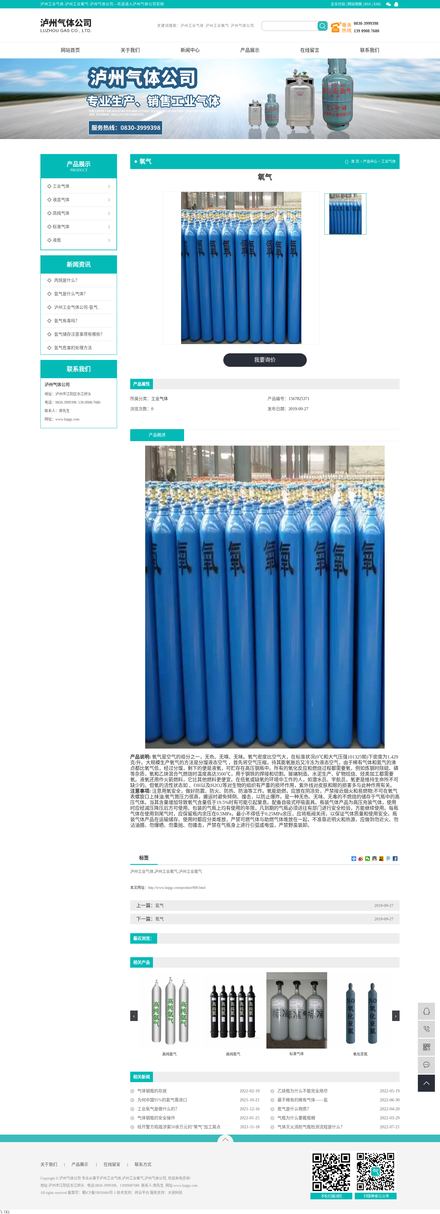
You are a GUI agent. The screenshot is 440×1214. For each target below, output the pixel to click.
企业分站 (338, 4)
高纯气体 (61, 213)
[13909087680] (426, 1029)
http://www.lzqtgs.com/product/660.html (176, 888)
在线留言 (309, 50)
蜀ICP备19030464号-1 (99, 1193)
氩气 (159, 905)
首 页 (355, 161)
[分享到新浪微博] (360, 858)
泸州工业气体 (192, 26)
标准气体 (61, 226)
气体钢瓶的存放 (152, 1091)
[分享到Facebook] (395, 858)
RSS (367, 4)
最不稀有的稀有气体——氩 (302, 1100)
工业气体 (61, 186)
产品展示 (250, 50)
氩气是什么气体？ (71, 294)
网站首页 (70, 50)
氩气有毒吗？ (66, 321)
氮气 (159, 919)
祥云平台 (142, 1193)
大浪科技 (175, 1193)
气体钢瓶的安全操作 (156, 1118)
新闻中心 (190, 50)
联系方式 (143, 1164)
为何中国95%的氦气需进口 (162, 1100)
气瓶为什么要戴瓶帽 (296, 1118)
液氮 (57, 240)
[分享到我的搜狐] (381, 858)
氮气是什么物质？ (294, 1109)
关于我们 (130, 50)
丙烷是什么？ (66, 280)
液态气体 (61, 199)
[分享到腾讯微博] (388, 858)
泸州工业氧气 (217, 26)
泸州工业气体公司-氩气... (77, 307)
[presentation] (134, 1016)
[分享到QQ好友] (374, 858)
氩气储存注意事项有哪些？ (79, 334)
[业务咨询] (426, 1011)
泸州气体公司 (242, 26)
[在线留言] (426, 1065)
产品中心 (370, 161)
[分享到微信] (367, 858)
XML (377, 4)
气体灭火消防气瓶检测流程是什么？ (311, 1127)
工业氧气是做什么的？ (158, 1109)
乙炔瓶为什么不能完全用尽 (302, 1091)
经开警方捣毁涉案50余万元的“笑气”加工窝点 (179, 1127)
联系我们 (369, 50)
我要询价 (265, 360)
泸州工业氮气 (190, 871)
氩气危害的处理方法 (73, 348)
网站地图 (355, 4)
